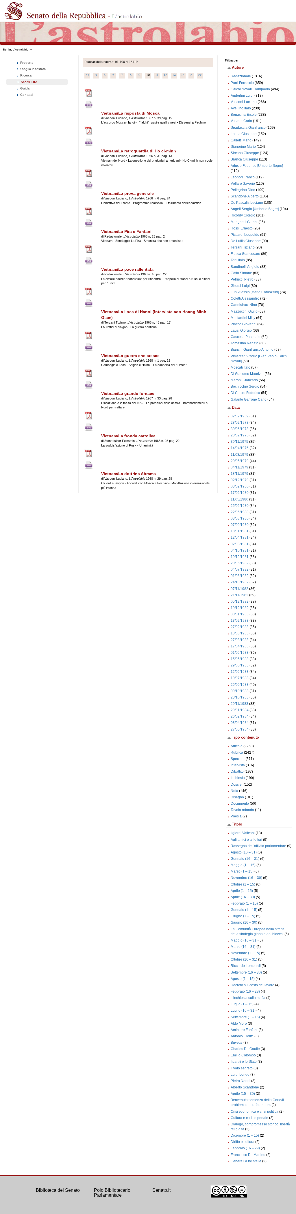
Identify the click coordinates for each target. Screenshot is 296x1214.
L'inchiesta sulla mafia (248, 998)
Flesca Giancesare (245, 254)
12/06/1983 (240, 672)
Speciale (238, 759)
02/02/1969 (240, 416)
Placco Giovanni (243, 324)
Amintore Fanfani (244, 1030)
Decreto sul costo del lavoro (252, 985)
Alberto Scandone (245, 1087)
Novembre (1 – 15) (245, 953)
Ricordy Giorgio (243, 215)
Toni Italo (238, 260)
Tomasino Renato (244, 343)
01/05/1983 (240, 653)
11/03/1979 (239, 455)
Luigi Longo (240, 1075)
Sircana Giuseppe (245, 153)
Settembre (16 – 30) (246, 972)
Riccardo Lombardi (246, 966)
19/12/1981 (240, 557)
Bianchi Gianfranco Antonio (252, 350)
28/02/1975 (240, 435)
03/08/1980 (240, 518)
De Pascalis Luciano (247, 203)
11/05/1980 (239, 499)
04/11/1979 (239, 467)
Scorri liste (29, 82)
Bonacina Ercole (244, 115)
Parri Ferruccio (242, 83)
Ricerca (25, 75)
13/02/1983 (240, 621)
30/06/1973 (240, 429)
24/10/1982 (240, 582)
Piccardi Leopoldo (245, 235)
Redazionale (241, 76)
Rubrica (237, 752)
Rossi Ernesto (242, 228)
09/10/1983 (240, 691)
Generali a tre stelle (246, 1161)
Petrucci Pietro (242, 279)
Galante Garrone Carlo (249, 399)
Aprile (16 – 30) (243, 897)
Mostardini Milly (243, 318)
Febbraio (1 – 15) (244, 903)
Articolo (237, 746)
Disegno (237, 797)
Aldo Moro (239, 1023)
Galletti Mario (241, 140)
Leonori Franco (243, 177)
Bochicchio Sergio (245, 386)
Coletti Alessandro (245, 298)
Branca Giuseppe (244, 159)
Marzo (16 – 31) (243, 947)
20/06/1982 (240, 563)
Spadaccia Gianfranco (248, 128)
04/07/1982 (240, 569)
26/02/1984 (240, 716)
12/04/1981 (240, 537)
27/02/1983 (240, 627)
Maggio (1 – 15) (243, 865)
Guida (24, 88)
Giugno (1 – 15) (243, 916)
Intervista (238, 765)
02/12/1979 (240, 480)
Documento (240, 804)
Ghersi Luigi (240, 286)
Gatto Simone (241, 273)
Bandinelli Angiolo (245, 267)
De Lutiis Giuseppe (246, 241)
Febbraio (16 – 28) (245, 991)
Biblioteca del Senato (58, 1190)
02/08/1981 (240, 544)
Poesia (236, 816)
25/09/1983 (240, 685)
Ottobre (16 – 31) (244, 959)
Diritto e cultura (242, 1142)
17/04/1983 (240, 646)
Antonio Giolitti (242, 1036)
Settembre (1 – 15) (245, 1017)
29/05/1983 (240, 665)
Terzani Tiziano (243, 247)
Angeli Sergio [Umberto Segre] (255, 209)
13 (174, 74)
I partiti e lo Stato (244, 1062)
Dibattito (237, 772)
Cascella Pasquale (245, 337)
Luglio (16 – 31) (243, 1010)
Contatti (26, 94)
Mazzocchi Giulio (244, 311)
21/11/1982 (239, 595)
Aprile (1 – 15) (242, 891)
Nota (234, 791)
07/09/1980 (240, 525)
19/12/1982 (240, 608)
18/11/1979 (239, 474)
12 (165, 74)
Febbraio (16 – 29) (245, 1148)
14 (182, 74)
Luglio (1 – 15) (242, 1004)
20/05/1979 (240, 461)
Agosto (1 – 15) (243, 979)
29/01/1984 (240, 710)
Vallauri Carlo (241, 121)
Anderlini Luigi (242, 96)
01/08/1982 (240, 576)
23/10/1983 (240, 697)
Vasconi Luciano (244, 102)
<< (87, 74)
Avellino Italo (241, 108)
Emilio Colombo (243, 1055)
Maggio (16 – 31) (244, 940)
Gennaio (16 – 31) (245, 859)
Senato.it (161, 1190)
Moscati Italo (240, 367)
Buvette (237, 1043)
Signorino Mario (243, 147)
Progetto (26, 62)
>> (200, 74)
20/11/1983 (239, 704)
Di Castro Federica (245, 393)
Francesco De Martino (248, 1155)
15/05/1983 (240, 659)
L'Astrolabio (20, 49)
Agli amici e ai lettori (246, 840)
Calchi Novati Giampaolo (250, 89)
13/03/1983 (240, 633)
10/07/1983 (240, 678)
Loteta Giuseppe (244, 134)
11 (156, 74)
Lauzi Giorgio (241, 330)
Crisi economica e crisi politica (254, 1112)
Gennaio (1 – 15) (244, 910)
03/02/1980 (240, 486)
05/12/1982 (240, 601)
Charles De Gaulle (245, 1049)
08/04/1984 (240, 723)
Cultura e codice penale (249, 1118)
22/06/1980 (240, 512)
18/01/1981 (240, 531)
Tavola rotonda (242, 810)
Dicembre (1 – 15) (245, 1135)
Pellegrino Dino (243, 190)
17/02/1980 (240, 493)
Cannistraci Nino (244, 305)
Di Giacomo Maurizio (247, 374)
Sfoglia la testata (32, 69)
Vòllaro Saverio (243, 184)
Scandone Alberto (245, 196)
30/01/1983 (240, 614)
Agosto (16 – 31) (244, 852)
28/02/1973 (240, 423)
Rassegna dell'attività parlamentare (258, 846)
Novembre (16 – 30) (246, 878)
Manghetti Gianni (244, 222)
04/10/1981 (240, 550)
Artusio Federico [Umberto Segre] (257, 166)
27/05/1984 (240, 729)
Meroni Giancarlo (244, 380)
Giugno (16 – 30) (244, 922)
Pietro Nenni (240, 1081)
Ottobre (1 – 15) (243, 884)
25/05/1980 (240, 506)
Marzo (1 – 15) (242, 871)
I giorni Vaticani (243, 833)
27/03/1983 (240, 640)
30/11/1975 (239, 442)
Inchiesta (238, 778)
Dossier (237, 784)
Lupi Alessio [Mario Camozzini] (255, 292)
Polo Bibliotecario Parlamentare (112, 1193)
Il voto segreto (242, 1068)
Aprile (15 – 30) (243, 1094)
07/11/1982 (239, 589)
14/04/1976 (240, 448)
